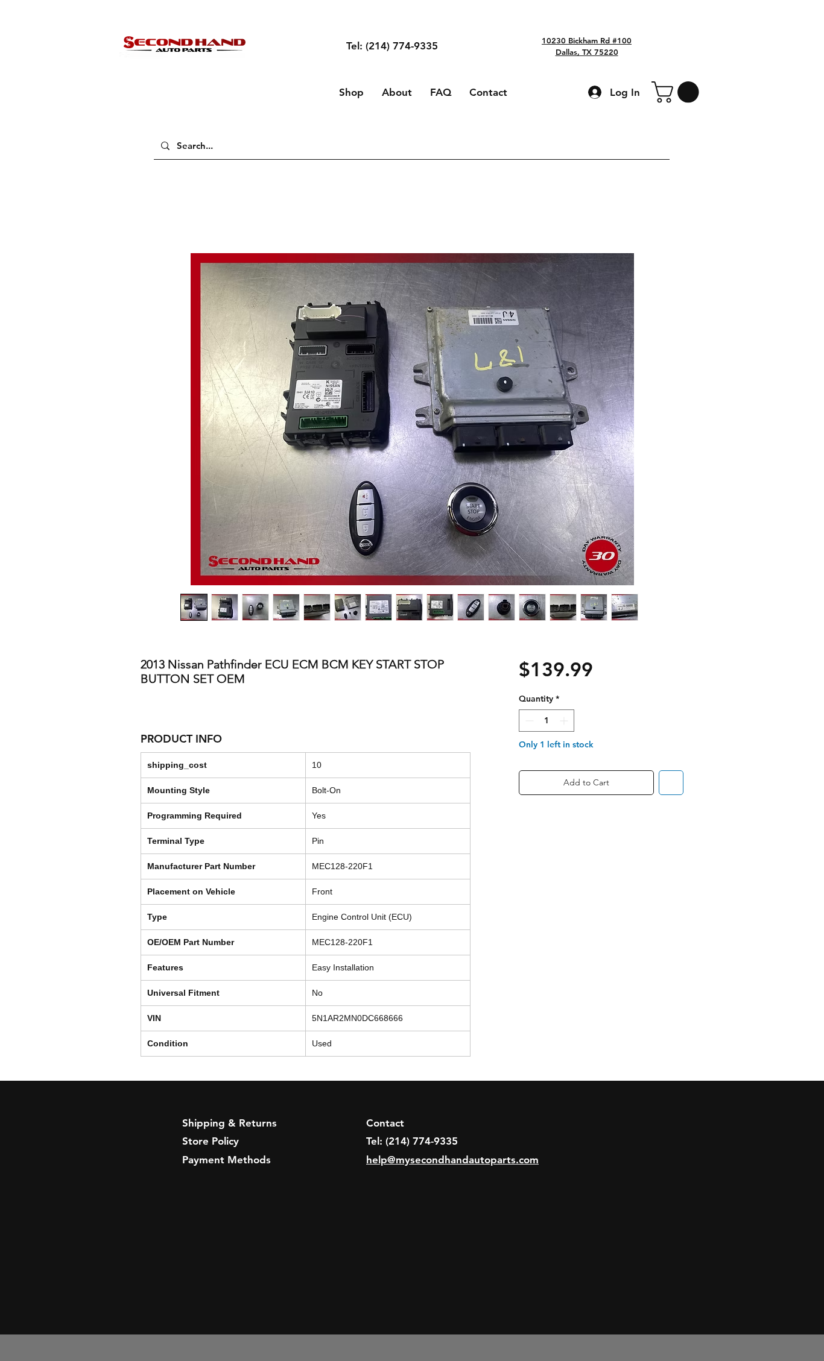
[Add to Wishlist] (671, 782)
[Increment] (564, 720)
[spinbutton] (546, 720)
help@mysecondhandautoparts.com (452, 1160)
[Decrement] (528, 720)
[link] (677, 91)
